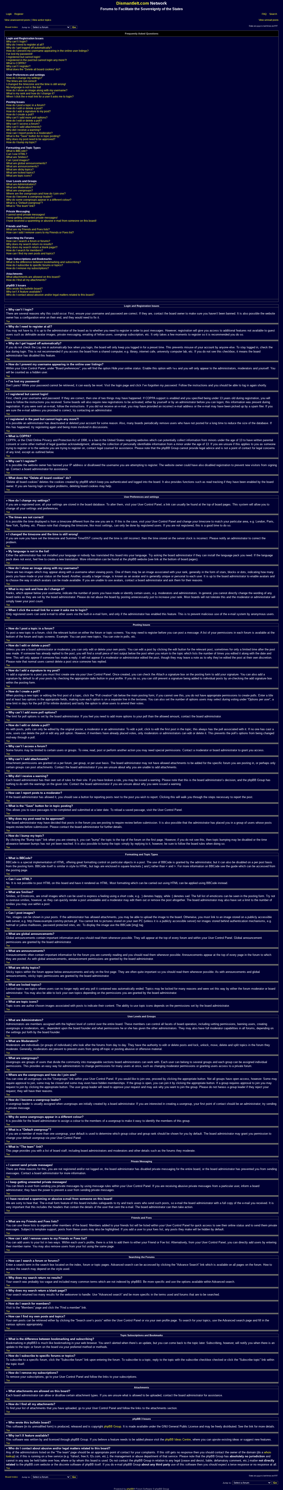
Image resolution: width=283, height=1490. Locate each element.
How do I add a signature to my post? (28, 111)
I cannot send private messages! (25, 214)
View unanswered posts (17, 20)
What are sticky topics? (20, 169)
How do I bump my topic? (21, 142)
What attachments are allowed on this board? (33, 276)
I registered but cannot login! (23, 57)
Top (8, 321)
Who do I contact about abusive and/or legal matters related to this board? (50, 294)
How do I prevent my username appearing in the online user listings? (47, 50)
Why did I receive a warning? (23, 129)
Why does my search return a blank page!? (31, 247)
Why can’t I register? (18, 66)
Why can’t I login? (16, 41)
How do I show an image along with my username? (36, 90)
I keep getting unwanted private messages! (31, 217)
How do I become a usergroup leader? (29, 196)
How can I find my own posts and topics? (30, 253)
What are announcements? (22, 166)
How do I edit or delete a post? (24, 108)
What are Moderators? (19, 187)
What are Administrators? (21, 184)
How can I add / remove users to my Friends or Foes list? (40, 232)
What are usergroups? (19, 190)
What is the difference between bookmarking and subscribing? (43, 262)
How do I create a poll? (20, 114)
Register (18, 14)
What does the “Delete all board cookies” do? (33, 69)
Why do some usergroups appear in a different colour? (38, 199)
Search (273, 14)
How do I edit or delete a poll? (24, 120)
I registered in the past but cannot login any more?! (36, 60)
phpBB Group (112, 1426)
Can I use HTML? (16, 154)
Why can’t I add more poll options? (27, 117)
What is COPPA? (16, 63)
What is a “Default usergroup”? (24, 202)
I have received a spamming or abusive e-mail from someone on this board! (51, 220)
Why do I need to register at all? (25, 44)
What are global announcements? (26, 163)
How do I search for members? (24, 250)
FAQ (264, 14)
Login (9, 14)
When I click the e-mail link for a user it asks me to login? (40, 96)
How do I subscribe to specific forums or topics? (34, 265)
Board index (11, 27)
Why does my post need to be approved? (30, 139)
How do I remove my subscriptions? (27, 268)
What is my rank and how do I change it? (30, 93)
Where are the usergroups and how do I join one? (36, 193)
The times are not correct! (21, 81)
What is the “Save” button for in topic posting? (33, 136)
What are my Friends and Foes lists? (28, 229)
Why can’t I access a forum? (23, 123)
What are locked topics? (20, 172)
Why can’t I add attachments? (23, 126)
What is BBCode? (16, 150)
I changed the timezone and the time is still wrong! (36, 84)
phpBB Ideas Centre (178, 1439)
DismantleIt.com (132, 3)
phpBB (130, 1489)
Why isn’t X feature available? (24, 291)
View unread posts (269, 20)
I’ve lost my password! (19, 53)
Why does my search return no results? (29, 244)
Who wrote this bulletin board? (24, 288)
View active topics (41, 20)
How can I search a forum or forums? (28, 241)
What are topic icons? (19, 175)
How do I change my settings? (24, 78)
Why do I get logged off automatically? (29, 47)
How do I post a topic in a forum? (25, 105)
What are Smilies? (17, 157)
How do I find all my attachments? (26, 280)
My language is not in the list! (23, 87)
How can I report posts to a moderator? (29, 133)
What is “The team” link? (20, 206)
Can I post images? (17, 160)
